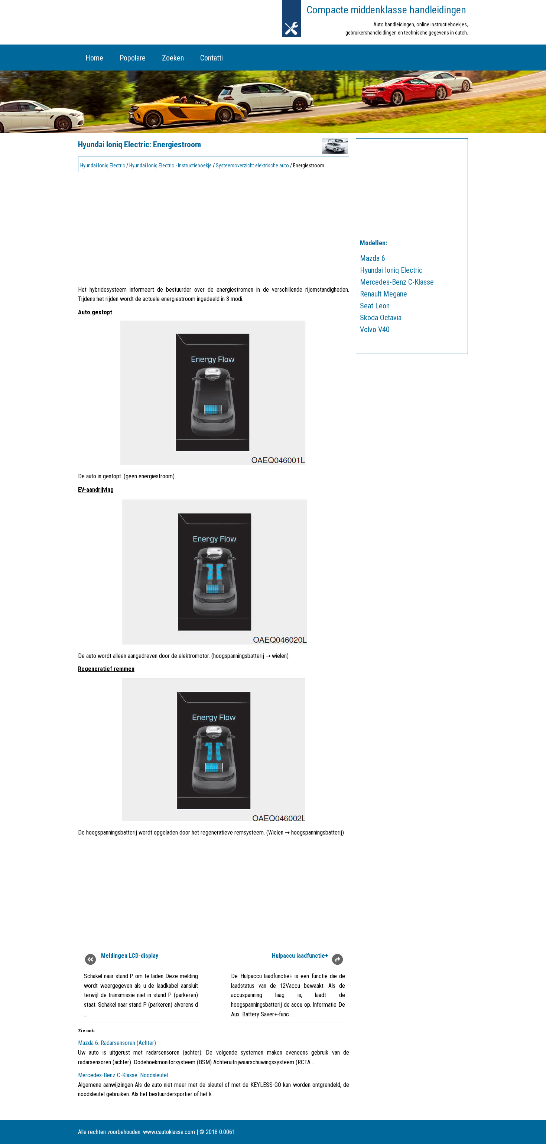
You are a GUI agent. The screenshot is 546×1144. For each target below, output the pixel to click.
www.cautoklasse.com (169, 1131)
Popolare (133, 57)
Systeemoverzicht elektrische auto (252, 165)
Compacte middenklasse (386, 10)
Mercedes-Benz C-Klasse (397, 282)
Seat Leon (375, 305)
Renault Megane (383, 293)
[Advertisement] (213, 227)
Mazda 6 (372, 258)
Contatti (211, 57)
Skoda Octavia (381, 317)
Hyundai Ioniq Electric (102, 165)
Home (94, 57)
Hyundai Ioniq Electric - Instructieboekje (170, 165)
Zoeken (173, 57)
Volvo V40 (375, 329)
